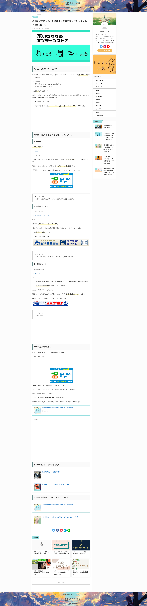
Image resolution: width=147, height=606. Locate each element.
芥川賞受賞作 (99, 96)
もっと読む (62, 582)
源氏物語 (80, 7)
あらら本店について (104, 10)
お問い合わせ (86, 594)
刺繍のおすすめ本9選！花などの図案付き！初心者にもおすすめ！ (80, 572)
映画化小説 (98, 105)
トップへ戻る (43, 7)
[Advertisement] (61, 119)
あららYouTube (79, 10)
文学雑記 (55, 10)
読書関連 (43, 10)
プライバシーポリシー (77, 594)
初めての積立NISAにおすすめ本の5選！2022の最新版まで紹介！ (61, 553)
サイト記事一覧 (99, 80)
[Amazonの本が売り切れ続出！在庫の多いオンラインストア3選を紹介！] (65, 530)
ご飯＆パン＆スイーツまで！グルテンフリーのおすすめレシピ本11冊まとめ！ (61, 572)
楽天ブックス (39, 273)
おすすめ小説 (55, 7)
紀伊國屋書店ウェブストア (42, 215)
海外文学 (92, 7)
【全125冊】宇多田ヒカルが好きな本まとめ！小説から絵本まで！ (41, 572)
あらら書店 (67, 10)
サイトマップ (92, 10)
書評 (104, 7)
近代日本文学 (67, 7)
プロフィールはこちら (104, 50)
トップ (59, 594)
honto (36, 151)
